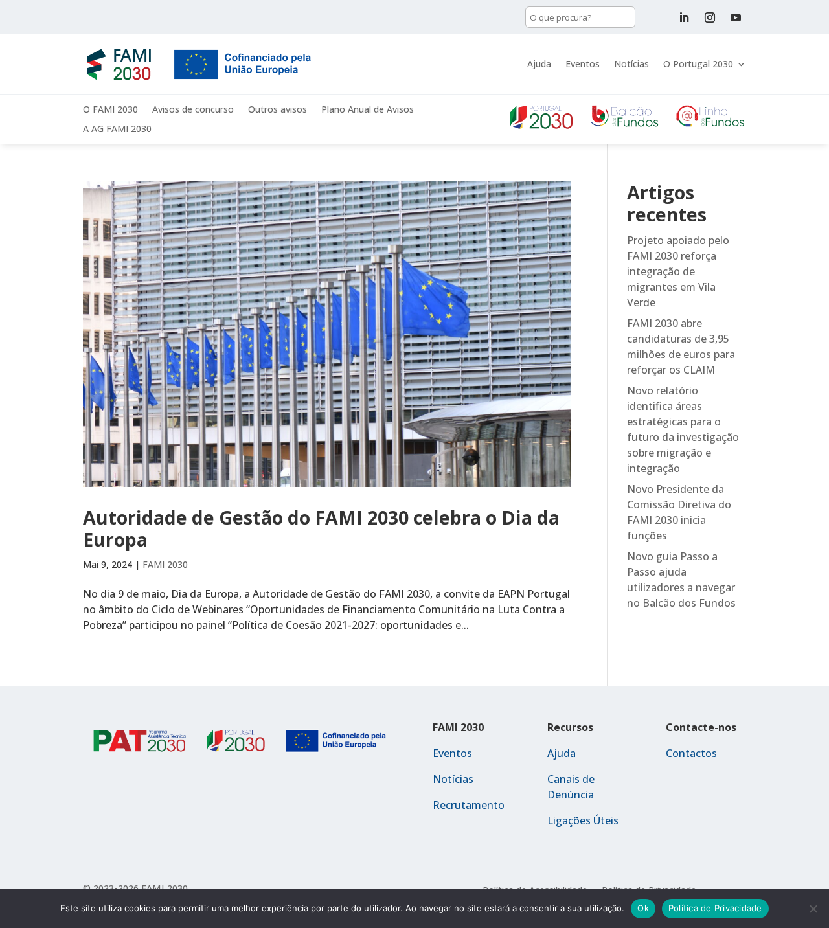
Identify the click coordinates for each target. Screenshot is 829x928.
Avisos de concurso (193, 110)
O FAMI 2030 (110, 110)
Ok (643, 908)
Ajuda (539, 64)
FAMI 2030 (165, 564)
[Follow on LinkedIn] (684, 17)
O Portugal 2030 (698, 64)
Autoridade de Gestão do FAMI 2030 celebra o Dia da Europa (321, 528)
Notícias (631, 64)
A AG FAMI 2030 (117, 129)
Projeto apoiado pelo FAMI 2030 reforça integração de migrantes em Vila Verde (678, 271)
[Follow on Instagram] (709, 17)
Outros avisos (277, 110)
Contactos (691, 753)
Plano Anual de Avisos (367, 110)
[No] (812, 908)
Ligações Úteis (583, 820)
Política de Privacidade (715, 908)
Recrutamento (469, 805)
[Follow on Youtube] (735, 17)
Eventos (582, 64)
